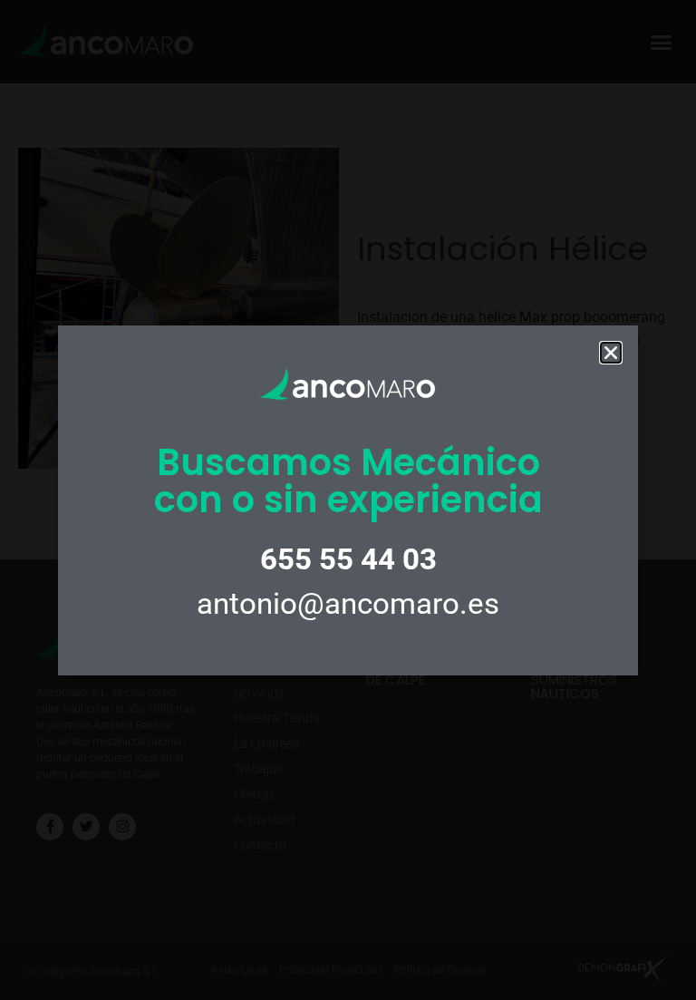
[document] (348, 500)
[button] (611, 353)
